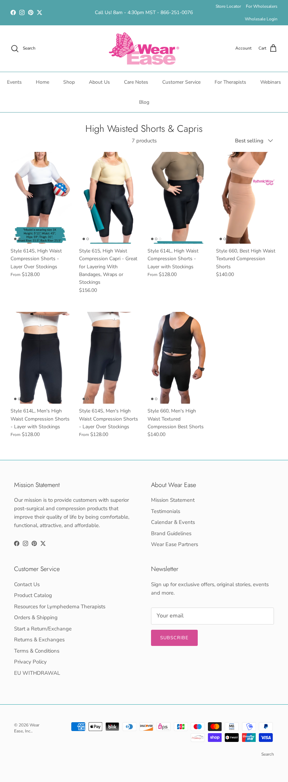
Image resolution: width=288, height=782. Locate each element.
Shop (69, 82)
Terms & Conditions (36, 650)
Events (14, 82)
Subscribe (174, 638)
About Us (99, 82)
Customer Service (181, 82)
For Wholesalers (261, 6)
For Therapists (230, 82)
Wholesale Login (261, 19)
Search (267, 754)
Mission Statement (173, 500)
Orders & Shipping (36, 617)
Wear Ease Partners (174, 544)
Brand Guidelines (171, 533)
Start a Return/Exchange (43, 628)
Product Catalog (33, 595)
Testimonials (165, 511)
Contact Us (27, 584)
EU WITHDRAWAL (37, 673)
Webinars (270, 82)
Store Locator (228, 6)
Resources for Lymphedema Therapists (59, 606)
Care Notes (136, 82)
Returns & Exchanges (39, 639)
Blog (144, 102)
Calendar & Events (173, 522)
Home (42, 82)
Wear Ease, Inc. (26, 728)
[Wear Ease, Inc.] (144, 48)
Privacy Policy (30, 661)
